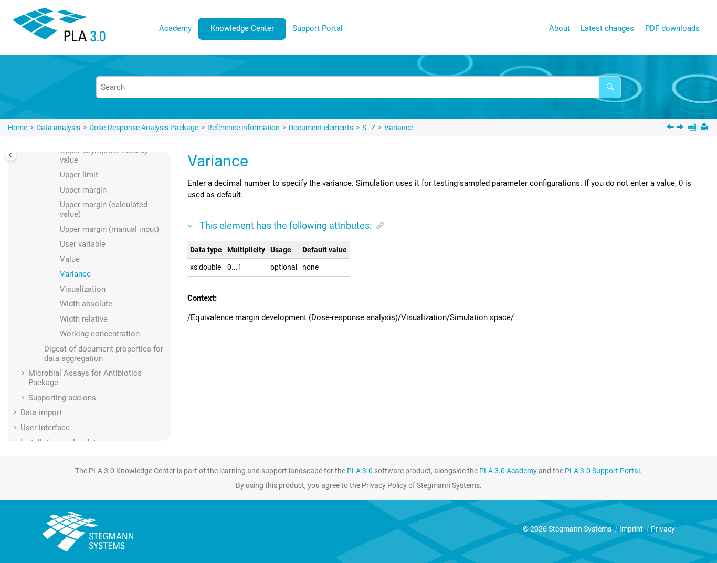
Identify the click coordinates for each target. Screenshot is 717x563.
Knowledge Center (242, 28)
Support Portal (317, 28)
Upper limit (79, 174)
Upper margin (83, 190)
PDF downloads (672, 28)
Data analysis (58, 127)
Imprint (632, 529)
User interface (45, 427)
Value (70, 259)
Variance (398, 127)
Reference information (243, 127)
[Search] (610, 87)
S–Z (368, 127)
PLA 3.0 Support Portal (602, 470)
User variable (83, 244)
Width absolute (86, 304)
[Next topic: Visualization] (681, 128)
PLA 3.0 (360, 470)
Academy (175, 28)
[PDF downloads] (693, 127)
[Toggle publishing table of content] (10, 155)
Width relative (84, 319)
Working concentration (100, 333)
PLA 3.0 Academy (508, 470)
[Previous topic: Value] (671, 128)
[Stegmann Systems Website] (89, 532)
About (559, 28)
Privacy (663, 529)
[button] (55, 174)
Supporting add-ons (62, 397)
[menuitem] (175, 28)
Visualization (83, 289)
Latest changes (607, 28)
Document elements (321, 127)
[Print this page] (705, 127)
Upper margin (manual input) (109, 229)
